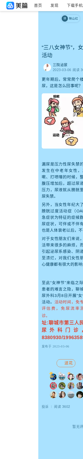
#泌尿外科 (10, 40)
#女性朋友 (10, 47)
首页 (38, 5)
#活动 (28, 47)
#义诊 (28, 40)
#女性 (28, 25)
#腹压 (28, 32)
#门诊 (7, 54)
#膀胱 (28, 54)
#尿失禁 (8, 25)
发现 (54, 5)
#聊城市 (8, 32)
